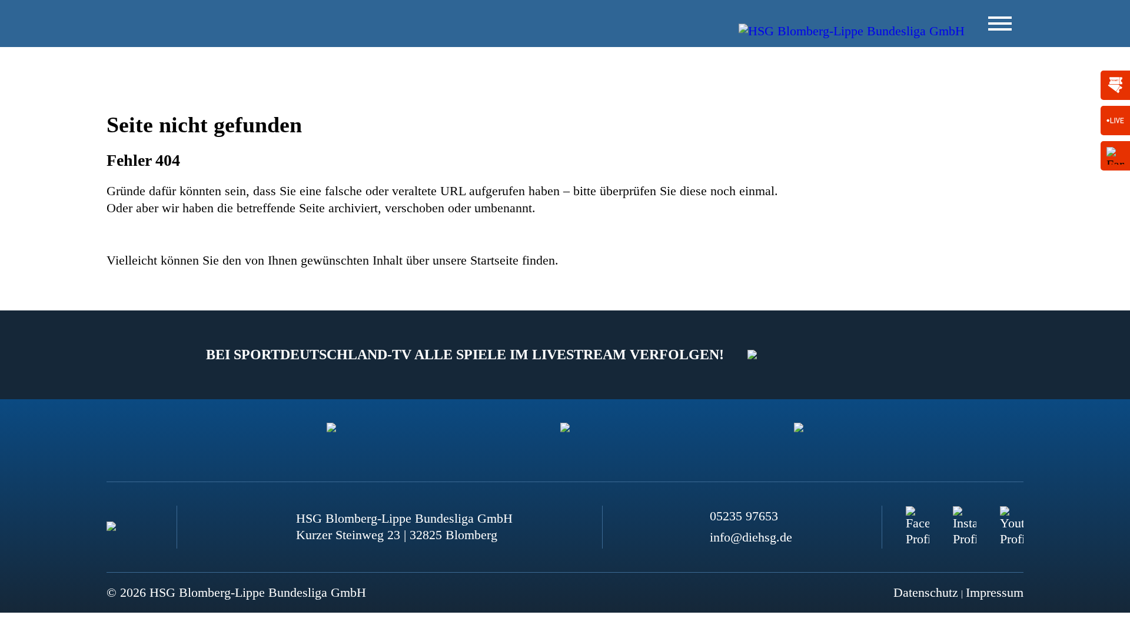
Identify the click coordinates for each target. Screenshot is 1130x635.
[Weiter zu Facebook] (917, 518)
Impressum (994, 592)
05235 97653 (744, 516)
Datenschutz (925, 592)
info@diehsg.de (751, 537)
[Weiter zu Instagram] (964, 518)
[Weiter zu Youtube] (1011, 518)
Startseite (494, 260)
